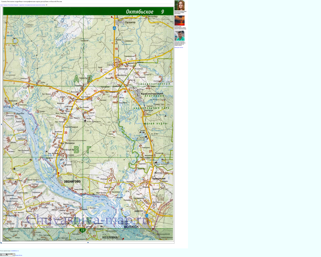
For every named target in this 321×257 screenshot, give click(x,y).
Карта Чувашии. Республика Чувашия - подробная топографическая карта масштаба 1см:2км (22, 5)
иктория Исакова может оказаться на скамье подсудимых (180, 12)
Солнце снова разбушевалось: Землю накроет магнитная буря (180, 27)
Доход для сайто (179, 47)
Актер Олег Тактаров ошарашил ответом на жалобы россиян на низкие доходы (180, 43)
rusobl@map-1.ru (15, 250)
